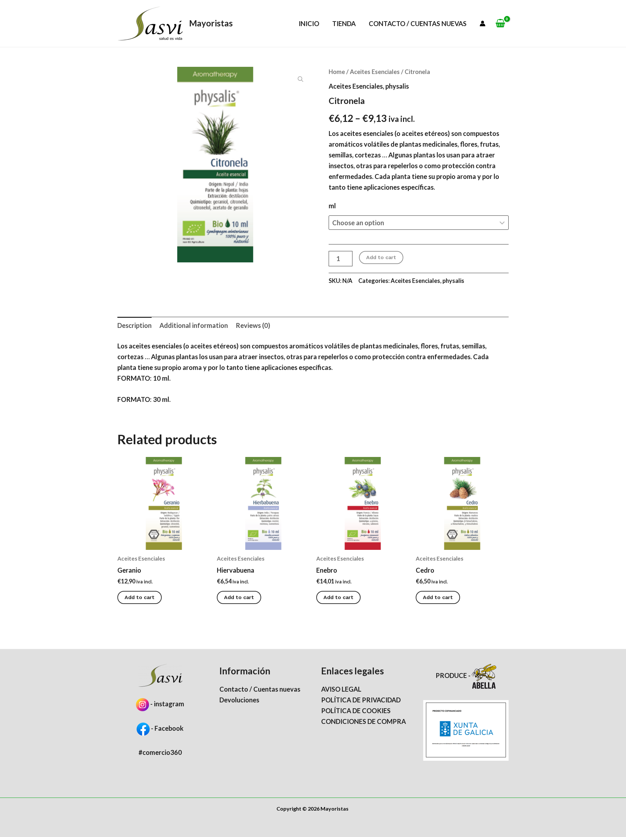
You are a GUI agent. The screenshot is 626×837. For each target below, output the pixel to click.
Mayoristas (211, 23)
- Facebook (167, 728)
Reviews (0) (253, 325)
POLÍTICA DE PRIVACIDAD (361, 700)
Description (134, 325)
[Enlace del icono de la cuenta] (482, 23)
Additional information (193, 325)
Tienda (344, 23)
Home (337, 71)
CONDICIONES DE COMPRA (363, 721)
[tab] (134, 325)
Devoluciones (239, 700)
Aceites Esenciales (375, 71)
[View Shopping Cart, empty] (500, 24)
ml (332, 206)
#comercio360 (160, 752)
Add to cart (381, 257)
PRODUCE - (454, 675)
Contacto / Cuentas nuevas (418, 23)
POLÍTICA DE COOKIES (356, 710)
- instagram (167, 704)
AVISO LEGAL (341, 689)
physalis (397, 86)
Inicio (309, 23)
